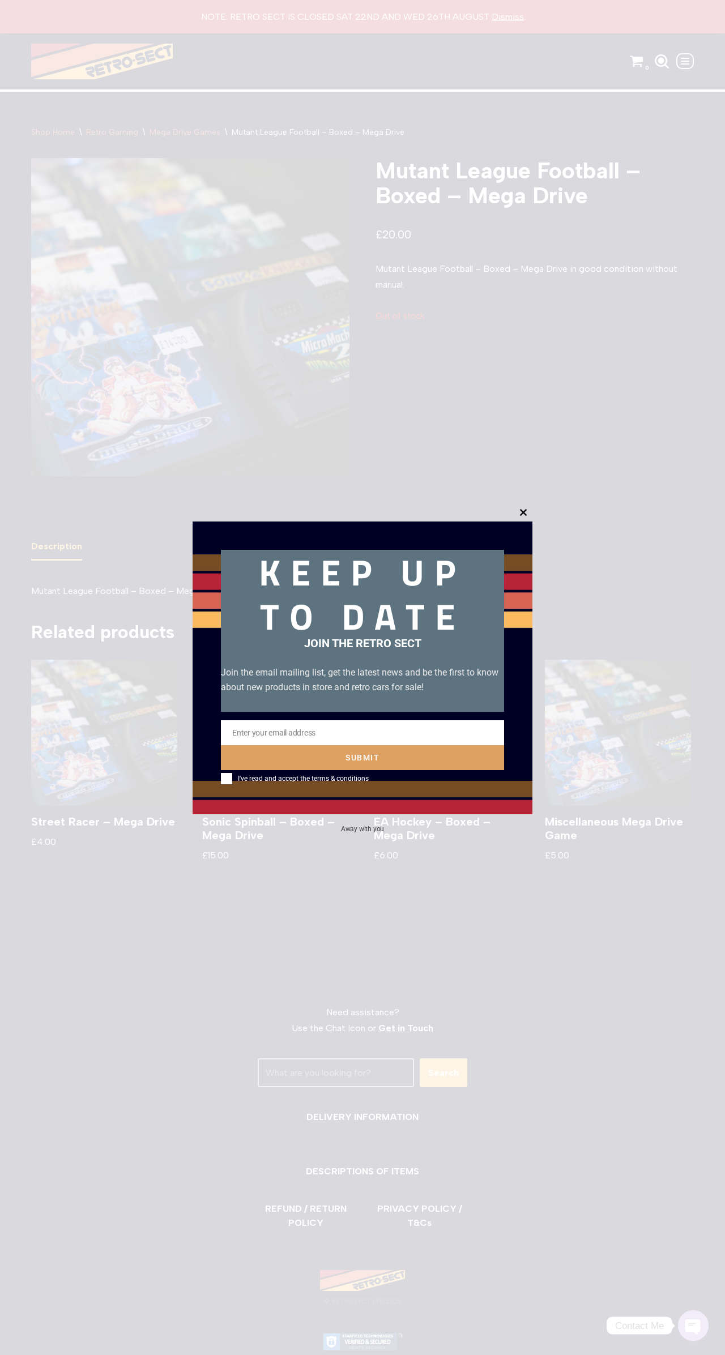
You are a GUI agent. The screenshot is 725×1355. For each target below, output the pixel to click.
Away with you (362, 828)
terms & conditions (340, 779)
